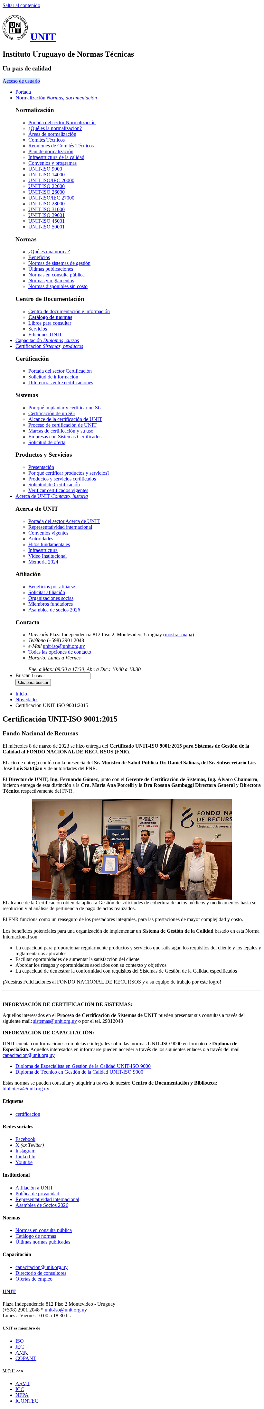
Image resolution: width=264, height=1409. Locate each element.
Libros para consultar (49, 323)
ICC (19, 1389)
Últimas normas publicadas (42, 1242)
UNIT (43, 36)
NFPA (22, 1395)
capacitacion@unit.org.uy (29, 1055)
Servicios (37, 328)
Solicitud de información (53, 376)
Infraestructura (43, 550)
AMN (21, 1352)
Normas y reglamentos (51, 280)
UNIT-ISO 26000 (46, 192)
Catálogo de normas (35, 1236)
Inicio (21, 693)
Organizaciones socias (50, 598)
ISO (19, 1341)
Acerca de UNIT (51, 496)
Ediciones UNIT (45, 334)
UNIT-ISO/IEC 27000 (51, 198)
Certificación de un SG (51, 413)
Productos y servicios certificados (62, 478)
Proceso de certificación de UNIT (62, 425)
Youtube (24, 1162)
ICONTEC (26, 1401)
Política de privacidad (37, 1193)
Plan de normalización (50, 151)
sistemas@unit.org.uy (55, 1021)
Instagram (25, 1150)
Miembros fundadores (50, 604)
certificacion (27, 1114)
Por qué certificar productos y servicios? (68, 473)
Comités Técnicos (46, 140)
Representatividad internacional (60, 527)
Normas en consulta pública (56, 274)
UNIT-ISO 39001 (46, 215)
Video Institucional (47, 556)
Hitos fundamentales (49, 544)
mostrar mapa (178, 634)
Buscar (22, 675)
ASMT (22, 1383)
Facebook (25, 1139)
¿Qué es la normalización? (55, 128)
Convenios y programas (52, 163)
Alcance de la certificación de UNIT (65, 419)
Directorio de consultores (40, 1273)
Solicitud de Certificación (54, 484)
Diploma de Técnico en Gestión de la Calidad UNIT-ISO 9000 (79, 1072)
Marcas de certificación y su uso (60, 431)
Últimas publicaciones (50, 269)
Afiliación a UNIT (34, 1187)
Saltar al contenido (21, 5)
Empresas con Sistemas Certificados (64, 436)
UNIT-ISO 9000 (45, 169)
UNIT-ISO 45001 (46, 221)
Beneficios (39, 257)
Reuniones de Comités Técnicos (61, 145)
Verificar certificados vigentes (58, 490)
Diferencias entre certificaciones (60, 382)
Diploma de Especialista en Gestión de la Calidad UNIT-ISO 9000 (83, 1066)
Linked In (25, 1156)
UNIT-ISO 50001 (46, 226)
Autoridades (40, 538)
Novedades (26, 699)
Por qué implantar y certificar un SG (65, 407)
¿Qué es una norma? (49, 251)
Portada (23, 92)
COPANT (25, 1358)
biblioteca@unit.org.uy (26, 1088)
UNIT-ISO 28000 (46, 203)
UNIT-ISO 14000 (46, 174)
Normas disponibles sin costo (58, 286)
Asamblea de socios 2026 (54, 609)
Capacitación (47, 340)
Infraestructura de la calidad (56, 157)
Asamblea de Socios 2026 (41, 1205)
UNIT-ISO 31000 (46, 209)
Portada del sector (62, 122)
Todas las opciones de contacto (59, 652)
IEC (19, 1346)
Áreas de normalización (52, 134)
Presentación (41, 467)
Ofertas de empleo (33, 1279)
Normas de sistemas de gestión (59, 263)
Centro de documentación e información (69, 311)
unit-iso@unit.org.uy (64, 646)
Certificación (49, 346)
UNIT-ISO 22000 (46, 186)
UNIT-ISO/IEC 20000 (51, 180)
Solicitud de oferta (46, 442)
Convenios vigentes (48, 533)
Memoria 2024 (43, 562)
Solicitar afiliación (46, 592)
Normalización (56, 97)
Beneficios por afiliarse (51, 586)
